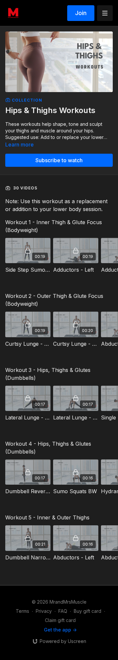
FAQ (62, 611)
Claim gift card (60, 620)
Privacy (44, 611)
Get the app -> (60, 629)
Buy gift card (87, 611)
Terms (22, 611)
